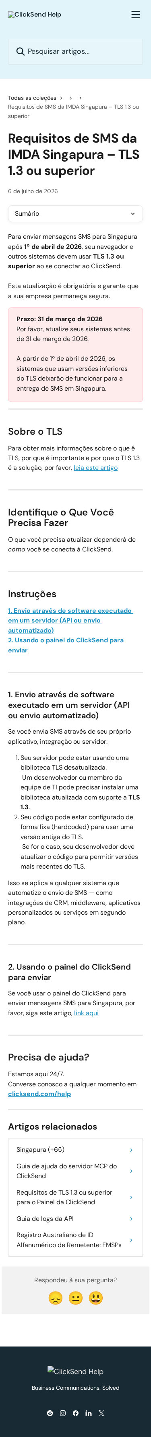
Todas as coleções (32, 97)
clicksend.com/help (39, 1094)
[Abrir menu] (135, 14)
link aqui (86, 1013)
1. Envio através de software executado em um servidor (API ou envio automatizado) (70, 620)
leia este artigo (96, 467)
